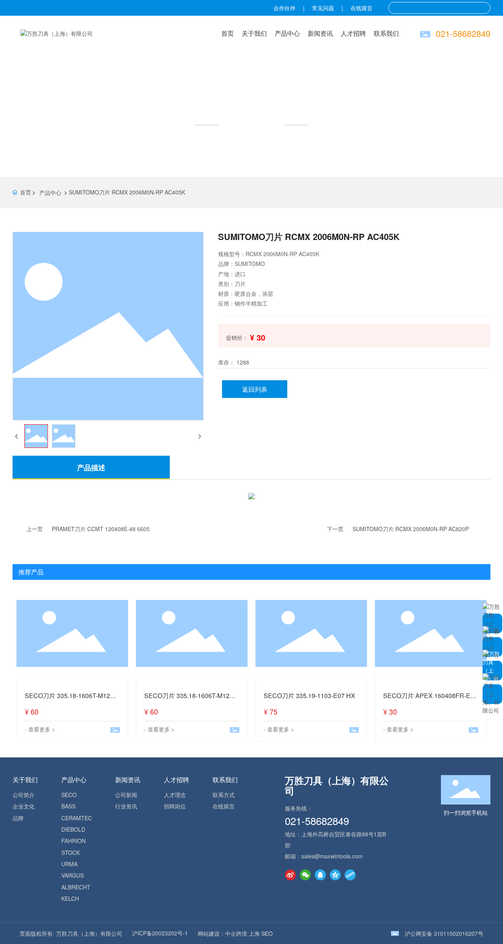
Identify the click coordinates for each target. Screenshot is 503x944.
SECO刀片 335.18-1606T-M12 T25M (67, 700)
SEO (267, 933)
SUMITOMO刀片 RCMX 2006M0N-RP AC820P (410, 529)
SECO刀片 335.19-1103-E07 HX (309, 695)
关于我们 (254, 33)
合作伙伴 (285, 8)
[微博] (290, 874)
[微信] (305, 874)
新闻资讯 (320, 33)
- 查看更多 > (40, 729)
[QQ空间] (335, 874)
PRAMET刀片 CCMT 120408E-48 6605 (101, 529)
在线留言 (362, 8)
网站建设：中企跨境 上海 (229, 933)
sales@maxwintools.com (332, 856)
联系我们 (386, 33)
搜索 (482, 7)
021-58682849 (463, 33)
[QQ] (320, 874)
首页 (227, 33)
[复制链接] (350, 874)
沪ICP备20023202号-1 (160, 933)
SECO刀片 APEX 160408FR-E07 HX (430, 700)
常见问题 (323, 8)
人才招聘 (353, 33)
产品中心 (287, 33)
